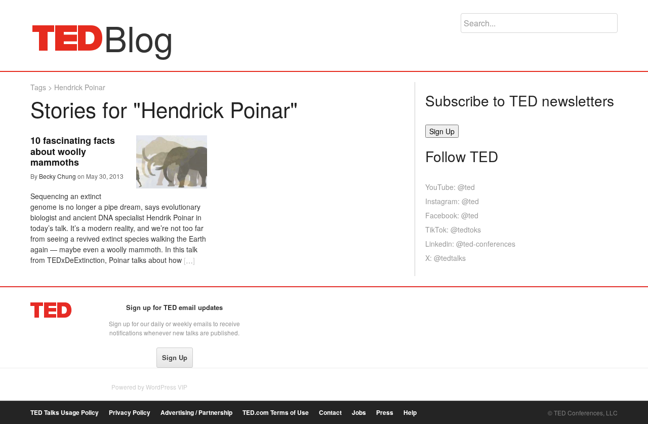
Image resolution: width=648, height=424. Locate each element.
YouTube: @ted (450, 187)
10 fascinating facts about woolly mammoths (72, 151)
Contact (330, 412)
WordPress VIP (166, 386)
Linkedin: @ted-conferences (470, 244)
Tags (38, 87)
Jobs (359, 412)
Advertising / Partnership (196, 412)
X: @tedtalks (445, 258)
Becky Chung (57, 176)
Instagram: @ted (452, 201)
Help (410, 412)
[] (189, 260)
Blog (67, 37)
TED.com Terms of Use (275, 412)
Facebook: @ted (451, 215)
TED (51, 310)
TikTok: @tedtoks (453, 229)
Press (384, 412)
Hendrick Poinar (79, 87)
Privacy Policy (129, 412)
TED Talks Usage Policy (64, 412)
